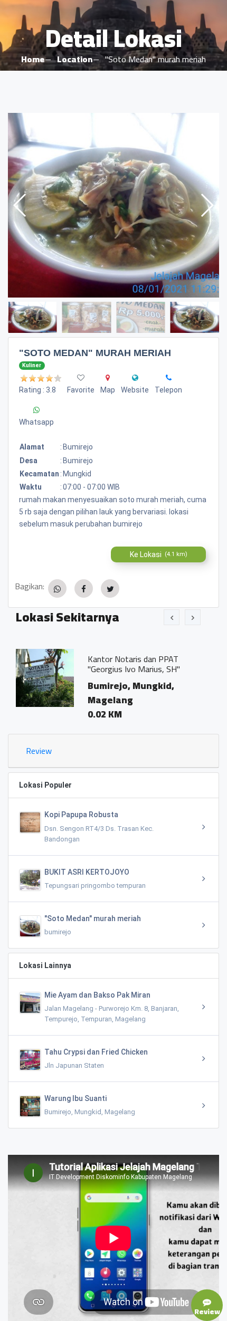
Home (32, 59)
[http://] (135, 378)
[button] (207, 205)
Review (39, 751)
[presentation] (171, 617)
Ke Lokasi (158, 554)
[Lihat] (113, 205)
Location (74, 59)
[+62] (169, 378)
